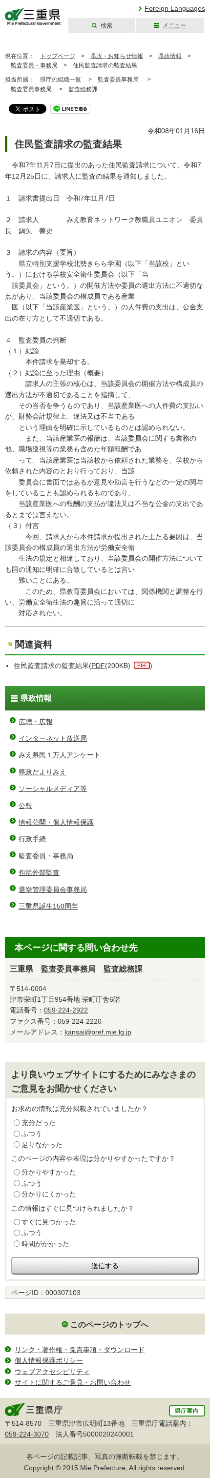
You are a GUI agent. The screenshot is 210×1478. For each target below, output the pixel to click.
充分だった (38, 1123)
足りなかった (42, 1145)
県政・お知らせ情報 (116, 56)
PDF (98, 665)
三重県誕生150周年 (48, 906)
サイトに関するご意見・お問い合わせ (73, 1382)
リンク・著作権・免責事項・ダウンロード (80, 1350)
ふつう (31, 1133)
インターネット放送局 (53, 738)
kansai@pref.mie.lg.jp (97, 1032)
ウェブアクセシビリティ (52, 1372)
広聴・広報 (36, 722)
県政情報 (170, 56)
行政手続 (32, 839)
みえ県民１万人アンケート (60, 755)
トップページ (57, 56)
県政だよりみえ (42, 772)
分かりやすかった (48, 1172)
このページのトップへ (109, 1324)
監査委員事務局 (31, 89)
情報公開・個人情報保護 (56, 822)
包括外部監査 (39, 872)
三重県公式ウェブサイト (33, 16)
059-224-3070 (27, 1434)
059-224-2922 (66, 1010)
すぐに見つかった (48, 1222)
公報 (25, 806)
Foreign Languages (175, 8)
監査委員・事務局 (34, 65)
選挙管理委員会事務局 (53, 889)
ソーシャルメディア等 (53, 788)
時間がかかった (45, 1244)
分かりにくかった (48, 1194)
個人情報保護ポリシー (49, 1360)
